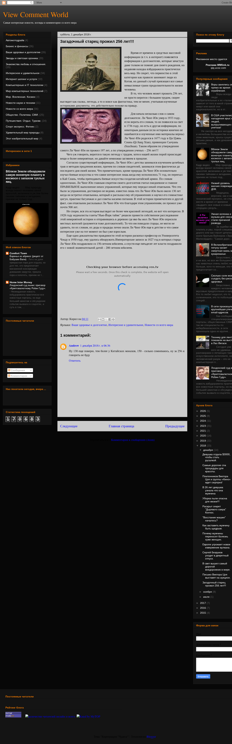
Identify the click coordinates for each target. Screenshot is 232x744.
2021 (203, 430)
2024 (203, 420)
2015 (203, 612)
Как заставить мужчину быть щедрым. (215, 527)
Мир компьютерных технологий (24, 91)
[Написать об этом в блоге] (103, 319)
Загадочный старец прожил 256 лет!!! (214, 584)
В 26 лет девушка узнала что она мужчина (212, 490)
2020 (203, 435)
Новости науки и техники (20, 102)
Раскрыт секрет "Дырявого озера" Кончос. (214, 509)
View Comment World (35, 14)
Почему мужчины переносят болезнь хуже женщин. (215, 536)
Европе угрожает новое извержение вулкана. (216, 546)
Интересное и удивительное (125, 325)
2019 (203, 440)
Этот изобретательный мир (22, 138)
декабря (208, 450)
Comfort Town (18, 253)
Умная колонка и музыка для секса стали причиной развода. (221, 218)
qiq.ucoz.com (218, 67)
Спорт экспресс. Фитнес (20, 126)
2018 (203, 445)
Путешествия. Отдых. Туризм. (23, 120)
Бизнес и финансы (17, 46)
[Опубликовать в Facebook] (110, 319)
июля (206, 596)
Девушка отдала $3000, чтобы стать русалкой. (216, 457)
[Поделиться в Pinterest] (113, 319)
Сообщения (17, 370)
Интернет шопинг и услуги (21, 79)
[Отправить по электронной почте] (99, 319)
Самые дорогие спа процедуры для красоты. (214, 468)
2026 (203, 411)
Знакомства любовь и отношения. (26, 64)
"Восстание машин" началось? (214, 519)
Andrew (74, 345)
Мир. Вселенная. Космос (21, 96)
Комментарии (18, 375)
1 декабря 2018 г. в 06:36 (95, 345)
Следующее (68, 426)
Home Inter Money (21, 282)
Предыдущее (175, 426)
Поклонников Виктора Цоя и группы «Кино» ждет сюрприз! (216, 479)
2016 (203, 607)
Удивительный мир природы (23, 132)
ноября (208, 591)
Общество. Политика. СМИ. (22, 114)
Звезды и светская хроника (22, 58)
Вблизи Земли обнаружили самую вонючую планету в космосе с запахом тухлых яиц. (25, 176)
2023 (203, 425)
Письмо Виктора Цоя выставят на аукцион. (216, 576)
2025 (203, 415)
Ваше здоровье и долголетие (89, 325)
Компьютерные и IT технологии (24, 85)
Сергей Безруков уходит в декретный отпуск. (215, 555)
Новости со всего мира (159, 325)
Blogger (151, 736)
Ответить (74, 360)
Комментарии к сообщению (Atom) (133, 440)
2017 (203, 603)
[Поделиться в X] (106, 319)
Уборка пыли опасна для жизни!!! (214, 500)
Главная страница (121, 426)
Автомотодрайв (15, 40)
